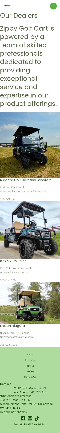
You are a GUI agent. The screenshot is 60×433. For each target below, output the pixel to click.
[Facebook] (23, 418)
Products (30, 360)
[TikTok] (36, 418)
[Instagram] (30, 418)
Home (30, 354)
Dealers (30, 371)
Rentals (30, 365)
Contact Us (30, 377)
